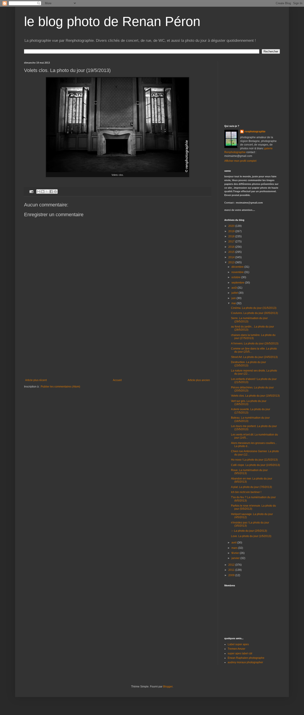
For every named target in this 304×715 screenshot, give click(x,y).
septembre (238, 282)
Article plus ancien (199, 380)
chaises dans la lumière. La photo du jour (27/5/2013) (253, 337)
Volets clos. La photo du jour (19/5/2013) (255, 395)
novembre (237, 272)
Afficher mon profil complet (240, 160)
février (235, 553)
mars (234, 547)
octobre (236, 277)
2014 (231, 257)
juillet (235, 292)
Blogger (167, 686)
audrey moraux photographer (245, 662)
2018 (231, 236)
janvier (235, 558)
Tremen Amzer (236, 648)
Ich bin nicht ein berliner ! (246, 492)
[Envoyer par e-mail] (38, 191)
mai (234, 303)
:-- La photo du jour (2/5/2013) (249, 530)
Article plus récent (36, 380)
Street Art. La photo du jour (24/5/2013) (254, 357)
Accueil (117, 380)
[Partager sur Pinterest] (55, 191)
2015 (231, 252)
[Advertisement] (117, 345)
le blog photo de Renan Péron (112, 21)
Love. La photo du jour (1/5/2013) (251, 536)
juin (234, 298)
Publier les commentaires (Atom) (60, 386)
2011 (231, 569)
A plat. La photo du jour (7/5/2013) (251, 487)
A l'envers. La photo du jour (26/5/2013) (254, 343)
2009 (231, 575)
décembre (237, 266)
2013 (231, 262)
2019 (231, 231)
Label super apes (238, 644)
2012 (231, 564)
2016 (231, 246)
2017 (231, 241)
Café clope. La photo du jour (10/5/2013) (255, 465)
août (234, 287)
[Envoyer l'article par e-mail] (31, 191)
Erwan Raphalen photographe (246, 657)
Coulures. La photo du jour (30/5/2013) (254, 313)
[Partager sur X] (47, 191)
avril (234, 542)
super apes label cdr (240, 653)
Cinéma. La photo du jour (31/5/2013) (253, 308)
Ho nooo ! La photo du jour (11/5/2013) (254, 459)
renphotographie (255, 131)
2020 (231, 226)
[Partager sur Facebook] (51, 191)
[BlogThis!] (43, 191)
